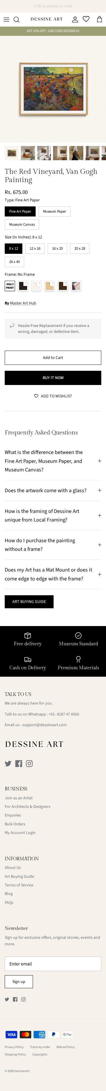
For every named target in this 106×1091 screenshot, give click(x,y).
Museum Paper (55, 210)
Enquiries (13, 815)
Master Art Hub (23, 303)
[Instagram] (29, 763)
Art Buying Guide (19, 877)
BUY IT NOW (53, 378)
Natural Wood (49, 286)
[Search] (19, 19)
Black (23, 286)
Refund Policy (66, 1047)
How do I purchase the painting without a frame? (40, 545)
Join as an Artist (19, 798)
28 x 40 (14, 260)
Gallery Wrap (76, 286)
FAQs (9, 903)
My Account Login (20, 833)
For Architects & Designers (27, 807)
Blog (9, 894)
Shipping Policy (15, 1054)
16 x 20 (57, 247)
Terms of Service (19, 885)
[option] (53, 89)
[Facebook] (18, 763)
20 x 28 (80, 247)
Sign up (18, 982)
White (36, 286)
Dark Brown (63, 286)
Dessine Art (21, 1071)
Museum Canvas (22, 223)
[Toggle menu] (6, 19)
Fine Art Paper (20, 210)
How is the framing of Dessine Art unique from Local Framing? (42, 515)
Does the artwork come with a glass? (46, 490)
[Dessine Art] (46, 19)
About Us (13, 868)
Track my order (40, 1047)
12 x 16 (35, 247)
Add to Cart (53, 358)
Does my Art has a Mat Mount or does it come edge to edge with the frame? (48, 574)
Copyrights (39, 1054)
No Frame (10, 286)
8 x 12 (14, 247)
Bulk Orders (15, 824)
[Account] (73, 19)
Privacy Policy (14, 1047)
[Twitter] (8, 763)
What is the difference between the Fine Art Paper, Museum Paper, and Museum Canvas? (44, 460)
